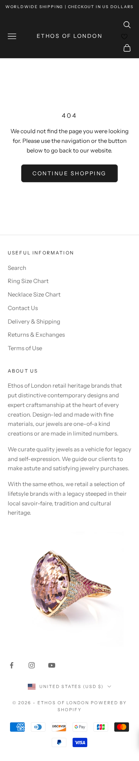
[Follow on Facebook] (11, 665)
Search (17, 267)
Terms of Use (25, 348)
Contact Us (23, 308)
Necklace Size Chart (34, 294)
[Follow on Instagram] (32, 665)
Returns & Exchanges (36, 334)
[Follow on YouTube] (52, 665)
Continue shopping (69, 173)
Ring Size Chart (28, 281)
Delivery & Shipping (34, 321)
